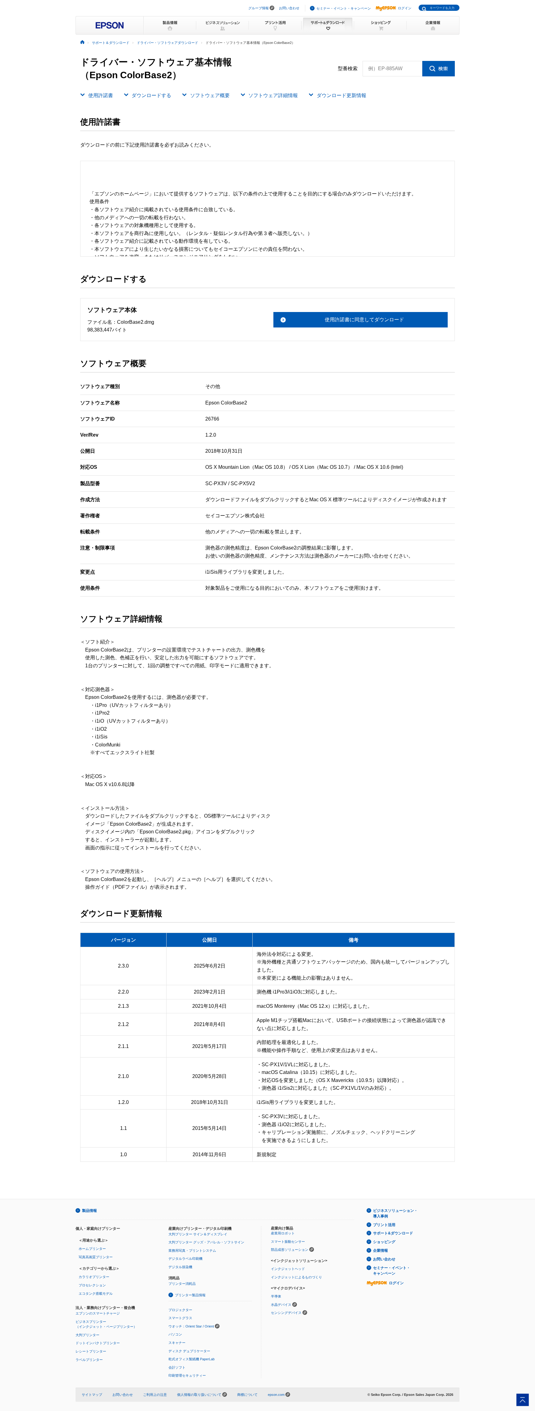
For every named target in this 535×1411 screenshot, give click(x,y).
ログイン (404, 8)
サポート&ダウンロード (393, 1233)
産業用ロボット (283, 1233)
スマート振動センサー (288, 1241)
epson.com (276, 1394)
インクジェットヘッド (288, 1269)
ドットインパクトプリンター (98, 1343)
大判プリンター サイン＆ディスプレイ (197, 1234)
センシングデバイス (286, 1313)
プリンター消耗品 (182, 1283)
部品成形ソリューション (289, 1249)
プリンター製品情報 (190, 1295)
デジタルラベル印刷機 (185, 1258)
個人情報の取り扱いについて (199, 1394)
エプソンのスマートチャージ (98, 1313)
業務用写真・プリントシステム (192, 1250)
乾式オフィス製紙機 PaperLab (191, 1359)
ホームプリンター (92, 1249)
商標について (247, 1394)
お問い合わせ (289, 8)
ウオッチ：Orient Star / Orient (191, 1326)
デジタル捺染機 (180, 1267)
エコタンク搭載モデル (96, 1293)
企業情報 (380, 1250)
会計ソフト (176, 1367)
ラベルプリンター (89, 1360)
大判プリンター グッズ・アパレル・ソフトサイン (206, 1242)
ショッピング (384, 1242)
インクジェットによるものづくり (296, 1277)
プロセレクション (92, 1285)
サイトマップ (92, 1394)
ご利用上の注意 (155, 1394)
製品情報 (89, 1210)
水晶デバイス (281, 1304)
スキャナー (176, 1343)
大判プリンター (87, 1335)
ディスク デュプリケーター (189, 1351)
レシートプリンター (91, 1351)
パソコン (175, 1334)
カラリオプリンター (94, 1277)
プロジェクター (180, 1310)
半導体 (276, 1296)
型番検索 (348, 68)
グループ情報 (258, 8)
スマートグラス (180, 1318)
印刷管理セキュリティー (187, 1375)
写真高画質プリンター (96, 1257)
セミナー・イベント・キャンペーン (343, 8)
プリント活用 (384, 1225)
